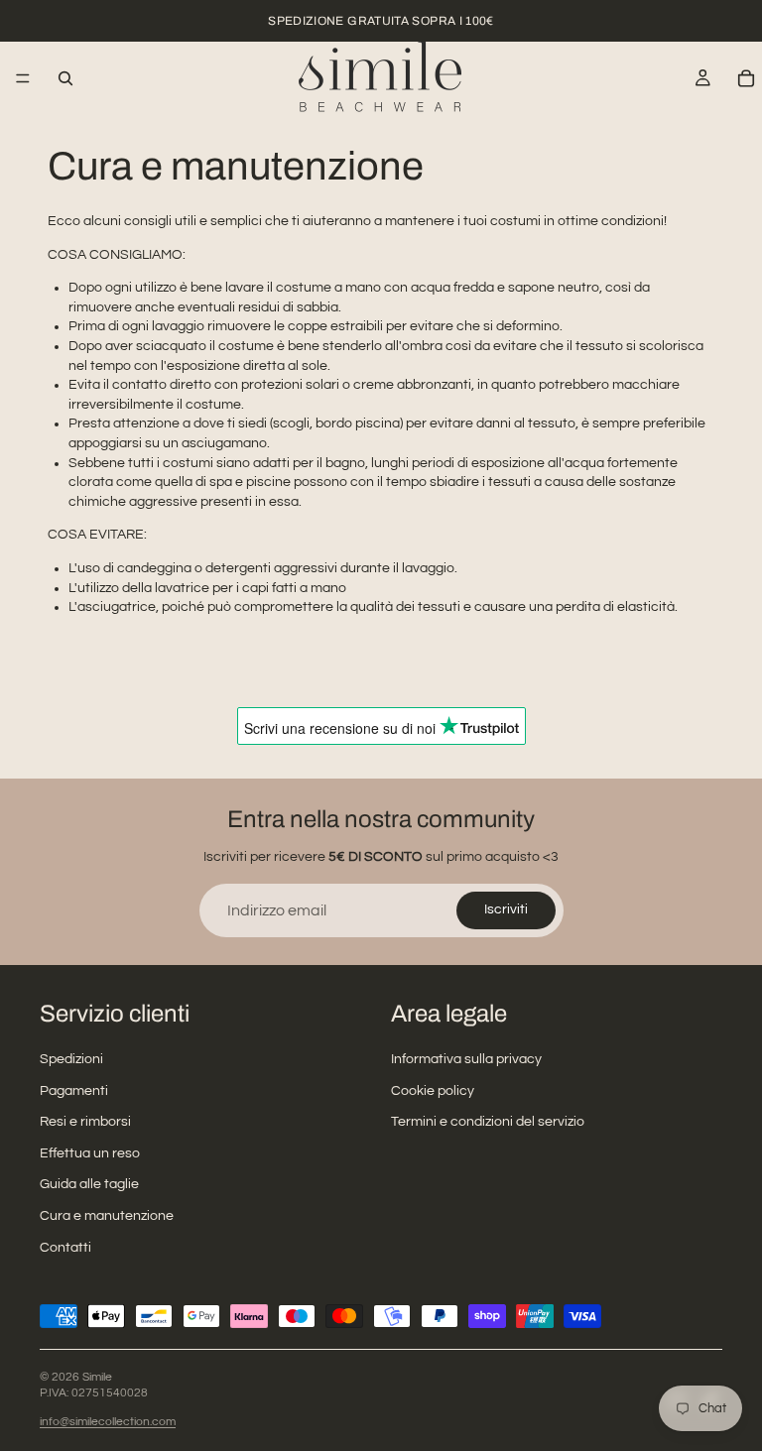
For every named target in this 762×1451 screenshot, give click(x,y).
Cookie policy (432, 1091)
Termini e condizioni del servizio (487, 1122)
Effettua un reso (90, 1153)
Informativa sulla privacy (466, 1059)
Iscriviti (506, 909)
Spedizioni (71, 1059)
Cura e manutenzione (107, 1216)
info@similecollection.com (108, 1421)
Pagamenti (74, 1091)
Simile (97, 1377)
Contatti (65, 1248)
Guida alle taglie (89, 1185)
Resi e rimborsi (85, 1122)
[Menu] (23, 78)
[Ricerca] (65, 78)
